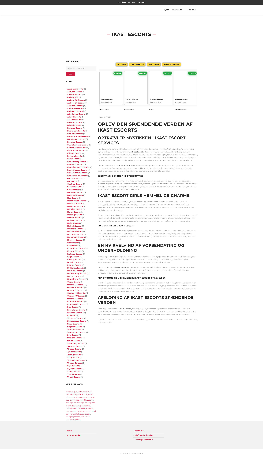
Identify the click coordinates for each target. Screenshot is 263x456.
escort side (74, 400)
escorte (90, 400)
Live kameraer (137, 64)
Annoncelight (71, 392)
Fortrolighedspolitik (144, 440)
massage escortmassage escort (79, 408)
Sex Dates (121, 64)
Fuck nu (141, 2)
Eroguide (77, 394)
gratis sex (76, 406)
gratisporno (85, 406)
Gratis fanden (124, 2)
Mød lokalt (154, 64)
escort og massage (81, 397)
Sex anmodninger (171, 64)
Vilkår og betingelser (144, 435)
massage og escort (74, 411)
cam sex (69, 394)
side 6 (76, 414)
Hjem (166, 10)
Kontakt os (177, 10)
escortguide (71, 403)
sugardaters (85, 414)
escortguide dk (83, 403)
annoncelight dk (85, 392)
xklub (77, 420)
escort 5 (83, 400)
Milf (134, 2)
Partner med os (74, 435)
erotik (84, 394)
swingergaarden (73, 417)
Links (69, 431)
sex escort (87, 411)
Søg (70, 74)
